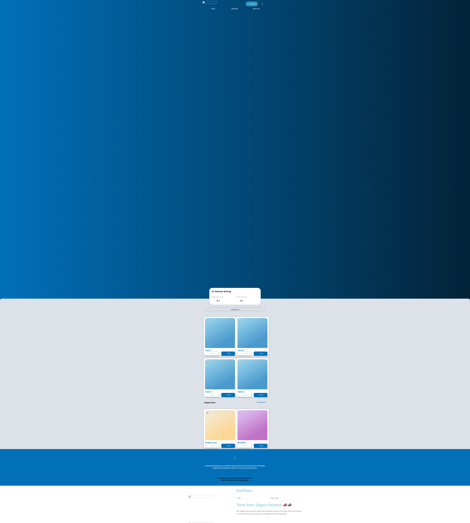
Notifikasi (244, 490)
